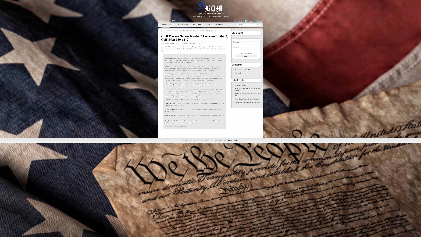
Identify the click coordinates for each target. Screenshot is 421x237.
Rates (192, 25)
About (199, 25)
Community (218, 25)
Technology (183, 25)
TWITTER (249, 21)
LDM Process (170, 43)
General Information (172, 30)
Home (164, 25)
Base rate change (240, 85)
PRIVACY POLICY (232, 140)
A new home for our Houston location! (247, 99)
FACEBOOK (239, 21)
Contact (207, 25)
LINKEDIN (260, 21)
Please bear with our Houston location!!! (247, 102)
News (237, 73)
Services (172, 25)
